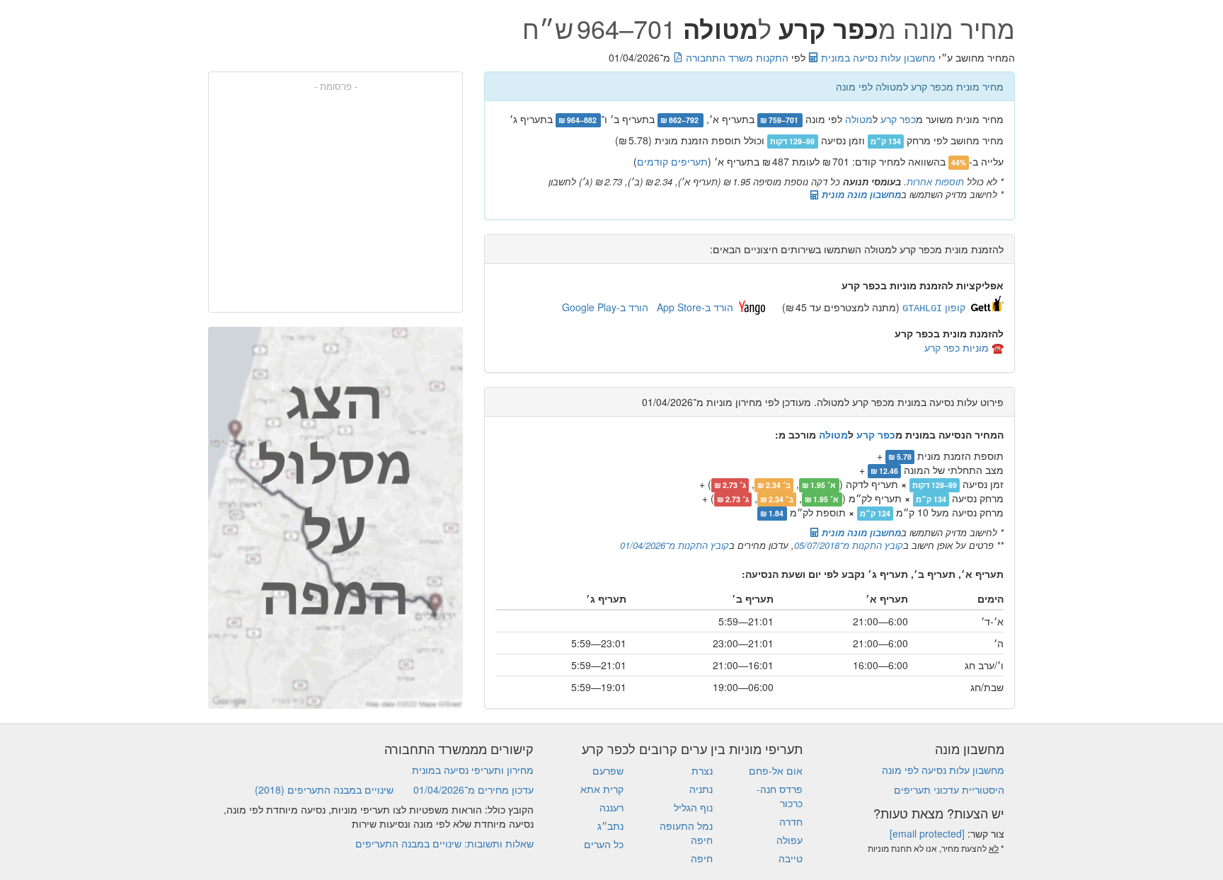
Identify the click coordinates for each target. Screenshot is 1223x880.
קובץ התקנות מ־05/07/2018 (848, 545)
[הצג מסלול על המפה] (335, 518)
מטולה (859, 119)
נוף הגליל (693, 807)
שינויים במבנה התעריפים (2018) (324, 789)
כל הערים (604, 844)
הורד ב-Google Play (605, 307)
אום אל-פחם (776, 770)
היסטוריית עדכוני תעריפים (949, 789)
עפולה (789, 840)
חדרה (791, 821)
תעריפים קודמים (672, 161)
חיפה (702, 858)
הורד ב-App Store (695, 307)
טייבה (791, 858)
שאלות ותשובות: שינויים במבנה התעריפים (444, 843)
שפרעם (608, 770)
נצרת (702, 770)
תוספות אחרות (935, 181)
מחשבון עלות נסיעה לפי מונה (943, 770)
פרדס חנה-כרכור (780, 796)
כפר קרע (898, 119)
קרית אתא (602, 789)
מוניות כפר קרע (956, 347)
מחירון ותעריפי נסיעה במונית (473, 770)
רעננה (611, 807)
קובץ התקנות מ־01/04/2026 (674, 545)
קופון (933, 307)
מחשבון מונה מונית (860, 194)
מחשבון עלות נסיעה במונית (877, 57)
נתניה (701, 789)
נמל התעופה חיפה (686, 832)
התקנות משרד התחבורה (735, 57)
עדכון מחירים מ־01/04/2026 (473, 789)
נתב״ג (610, 825)
